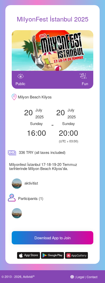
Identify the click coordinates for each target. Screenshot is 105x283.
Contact (92, 277)
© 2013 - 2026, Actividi (18, 276)
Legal (80, 277)
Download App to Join (52, 237)
